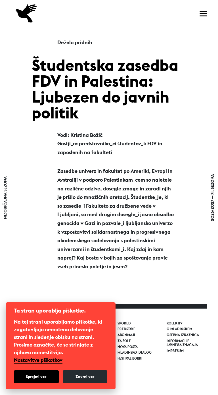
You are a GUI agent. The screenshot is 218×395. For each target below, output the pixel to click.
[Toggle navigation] (203, 13)
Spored (124, 323)
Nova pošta (128, 347)
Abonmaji (126, 335)
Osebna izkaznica (183, 335)
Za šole (124, 341)
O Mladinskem (179, 329)
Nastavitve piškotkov (38, 360)
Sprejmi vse (36, 376)
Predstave (126, 329)
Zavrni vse (85, 376)
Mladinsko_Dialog (135, 352)
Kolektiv (175, 323)
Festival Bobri (130, 358)
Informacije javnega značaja (182, 343)
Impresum (175, 351)
